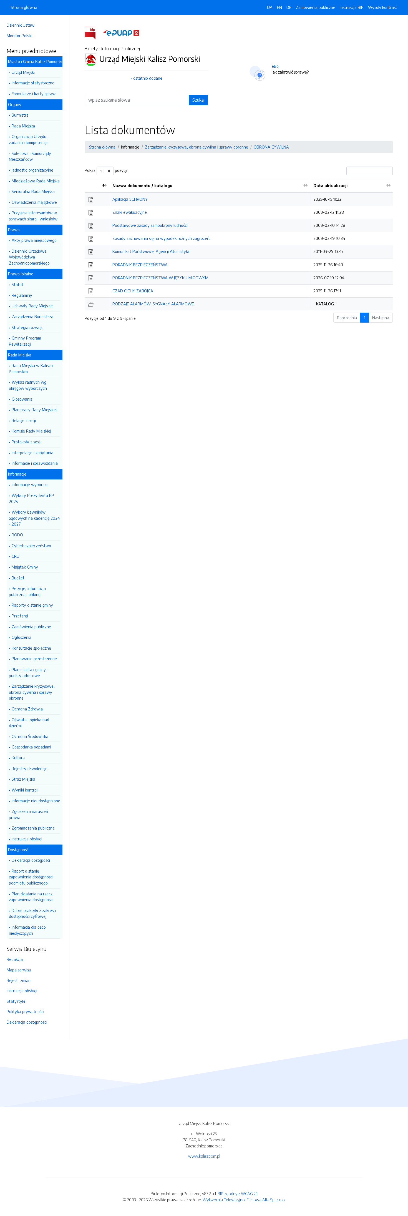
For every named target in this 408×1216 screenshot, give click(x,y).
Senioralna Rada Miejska (33, 191)
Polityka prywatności (25, 1011)
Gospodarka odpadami (31, 746)
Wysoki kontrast (382, 7)
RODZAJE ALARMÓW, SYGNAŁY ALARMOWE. (153, 303)
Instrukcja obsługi (27, 838)
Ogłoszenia (21, 637)
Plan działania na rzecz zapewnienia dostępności (31, 896)
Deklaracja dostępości (31, 860)
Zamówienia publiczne (31, 626)
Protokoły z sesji (26, 441)
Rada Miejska (23, 125)
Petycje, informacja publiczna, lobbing (27, 591)
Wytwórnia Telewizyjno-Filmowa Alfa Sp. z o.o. (244, 1199)
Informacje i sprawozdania (35, 463)
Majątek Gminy (25, 566)
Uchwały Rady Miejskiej (33, 305)
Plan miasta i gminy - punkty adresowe (29, 672)
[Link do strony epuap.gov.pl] (121, 32)
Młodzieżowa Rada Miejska (36, 180)
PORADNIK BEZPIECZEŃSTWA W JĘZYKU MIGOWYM (160, 277)
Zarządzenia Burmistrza (32, 316)
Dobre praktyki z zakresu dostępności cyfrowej (32, 913)
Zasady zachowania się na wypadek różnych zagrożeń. (161, 238)
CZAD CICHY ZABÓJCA (132, 290)
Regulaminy (22, 295)
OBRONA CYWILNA (271, 146)
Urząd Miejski (23, 72)
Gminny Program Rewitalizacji (25, 340)
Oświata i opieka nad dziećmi (29, 722)
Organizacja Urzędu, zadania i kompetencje (29, 139)
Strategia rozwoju (28, 327)
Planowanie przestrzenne (34, 658)
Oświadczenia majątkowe (34, 202)
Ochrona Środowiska (30, 736)
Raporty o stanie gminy (32, 604)
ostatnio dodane (147, 78)
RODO (17, 534)
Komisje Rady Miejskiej (31, 430)
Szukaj (198, 100)
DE (288, 7)
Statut (17, 284)
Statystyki (16, 1001)
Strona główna (24, 7)
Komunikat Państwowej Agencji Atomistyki (150, 251)
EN (279, 7)
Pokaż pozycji (106, 170)
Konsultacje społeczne (31, 647)
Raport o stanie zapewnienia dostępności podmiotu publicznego (31, 876)
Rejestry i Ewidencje (29, 768)
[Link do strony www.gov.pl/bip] (93, 32)
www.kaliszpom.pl (204, 1156)
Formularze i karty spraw (34, 93)
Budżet (18, 577)
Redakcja (15, 959)
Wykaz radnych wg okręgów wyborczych (28, 385)
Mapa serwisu (19, 969)
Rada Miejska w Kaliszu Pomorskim (31, 368)
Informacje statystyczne (33, 82)
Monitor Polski (19, 35)
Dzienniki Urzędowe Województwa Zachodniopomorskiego (29, 256)
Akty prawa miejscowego (34, 240)
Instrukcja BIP (352, 7)
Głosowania (22, 398)
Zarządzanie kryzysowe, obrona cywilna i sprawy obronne (32, 692)
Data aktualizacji (330, 185)
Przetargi (20, 615)
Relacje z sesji (24, 420)
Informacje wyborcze (30, 484)
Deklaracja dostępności (27, 1021)
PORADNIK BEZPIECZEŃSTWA (140, 264)
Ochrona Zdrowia (27, 708)
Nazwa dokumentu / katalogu (142, 185)
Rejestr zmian (19, 980)
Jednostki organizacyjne (32, 169)
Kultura (18, 757)
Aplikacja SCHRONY (130, 199)
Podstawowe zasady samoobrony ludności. (150, 225)
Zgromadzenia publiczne (33, 827)
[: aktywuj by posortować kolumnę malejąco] (97, 186)
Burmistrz (20, 114)
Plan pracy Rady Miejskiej (34, 409)
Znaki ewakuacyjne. (130, 212)
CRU (15, 556)
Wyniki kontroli (25, 789)
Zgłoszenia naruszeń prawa (28, 814)
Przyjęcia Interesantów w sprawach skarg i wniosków (33, 215)
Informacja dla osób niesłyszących (27, 930)
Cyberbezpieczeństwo (31, 545)
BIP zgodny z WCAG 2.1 (238, 1193)
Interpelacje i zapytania (32, 452)
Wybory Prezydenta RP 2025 (31, 498)
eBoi (275, 66)
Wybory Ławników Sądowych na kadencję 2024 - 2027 (34, 517)
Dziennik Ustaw (20, 24)
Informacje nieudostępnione (36, 800)
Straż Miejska (23, 779)
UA (270, 7)
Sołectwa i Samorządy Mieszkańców (30, 156)
